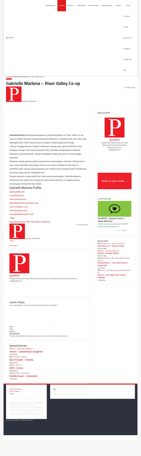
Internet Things (93, 5)
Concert (118, 5)
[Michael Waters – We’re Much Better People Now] (115, 260)
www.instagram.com (18, 207)
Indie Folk (30, 222)
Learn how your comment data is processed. (52, 336)
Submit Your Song (15, 389)
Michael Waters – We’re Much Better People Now (113, 264)
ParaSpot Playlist (107, 5)
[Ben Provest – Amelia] (18, 357)
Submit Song (81, 5)
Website (12, 331)
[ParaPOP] (10, 38)
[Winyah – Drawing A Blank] (108, 251)
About (11, 394)
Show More (13, 245)
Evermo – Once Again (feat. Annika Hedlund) (112, 276)
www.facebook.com (18, 210)
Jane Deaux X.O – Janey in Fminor (111, 246)
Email (11, 329)
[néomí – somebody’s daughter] (21, 348)
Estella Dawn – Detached (23, 376)
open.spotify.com (17, 192)
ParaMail (61, 5)
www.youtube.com (17, 199)
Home (8, 77)
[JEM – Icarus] (15, 365)
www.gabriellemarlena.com (21, 214)
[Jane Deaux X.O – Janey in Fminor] (111, 243)
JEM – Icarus (16, 367)
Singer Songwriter (42, 222)
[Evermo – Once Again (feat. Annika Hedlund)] (115, 272)
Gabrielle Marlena (17, 222)
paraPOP (25, 101)
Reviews (70, 5)
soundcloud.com (16, 195)
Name (11, 327)
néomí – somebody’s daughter (26, 351)
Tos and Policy (14, 391)
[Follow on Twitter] (28, 101)
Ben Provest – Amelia (21, 359)
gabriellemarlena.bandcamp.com (24, 203)
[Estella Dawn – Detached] (19, 373)
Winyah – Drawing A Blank (108, 253)
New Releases (50, 5)
